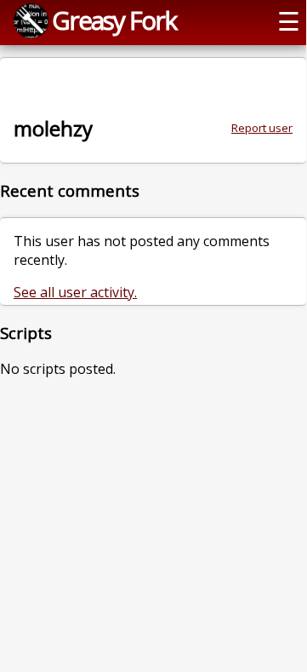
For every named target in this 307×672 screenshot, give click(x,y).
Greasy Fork (114, 20)
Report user (262, 127)
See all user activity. (75, 292)
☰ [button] (288, 20)
